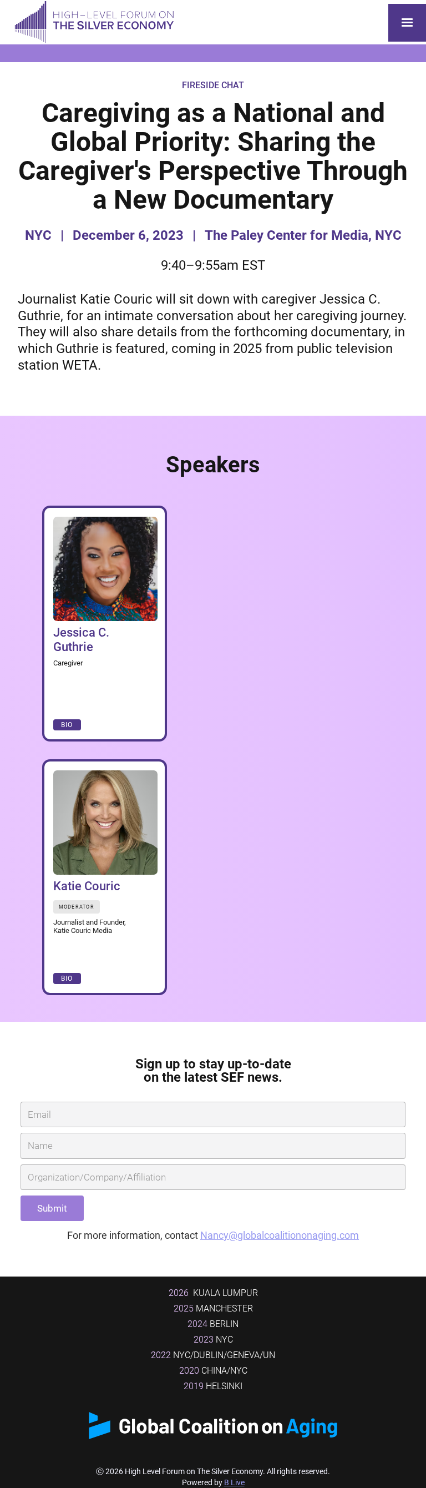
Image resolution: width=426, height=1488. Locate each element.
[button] (407, 23)
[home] (91, 22)
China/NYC (213, 1370)
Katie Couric (86, 886)
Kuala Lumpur (213, 1293)
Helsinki (213, 1386)
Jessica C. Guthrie (81, 640)
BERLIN (213, 1324)
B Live (234, 1482)
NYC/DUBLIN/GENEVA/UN (213, 1355)
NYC (213, 1339)
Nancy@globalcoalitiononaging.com (279, 1235)
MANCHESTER (213, 1308)
